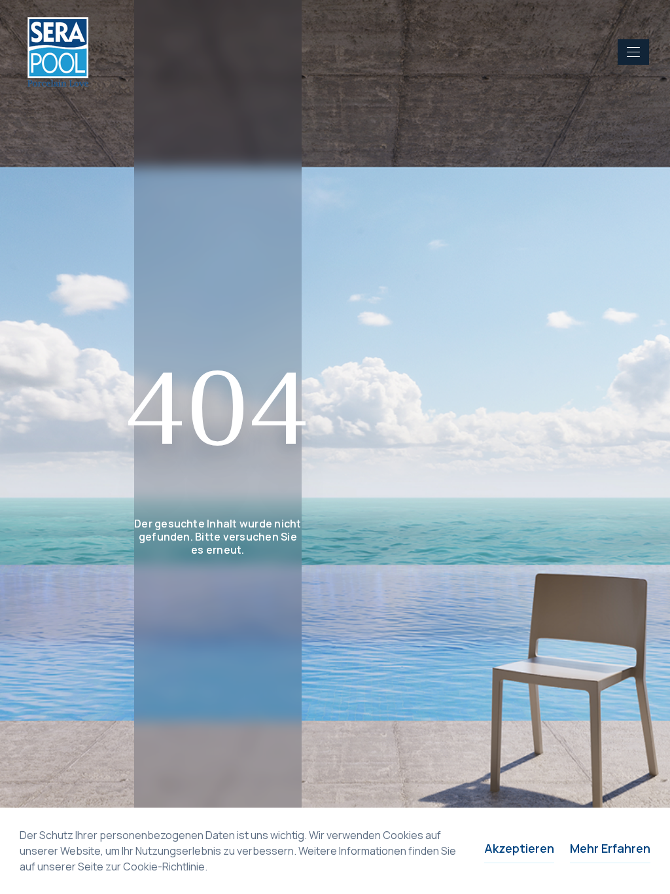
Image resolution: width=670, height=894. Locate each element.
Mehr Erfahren (610, 848)
